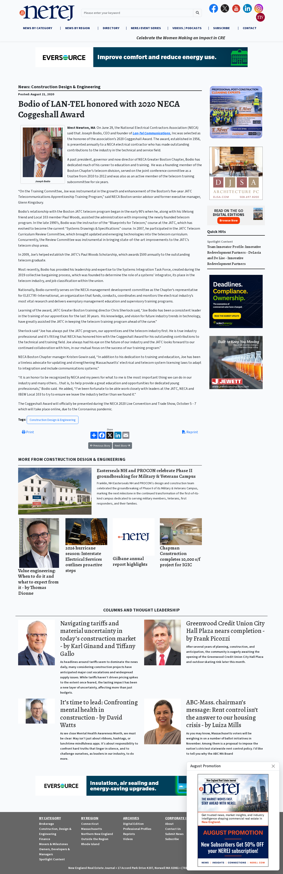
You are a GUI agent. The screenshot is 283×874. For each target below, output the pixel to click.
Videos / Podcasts (187, 28)
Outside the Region (94, 839)
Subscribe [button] (221, 28)
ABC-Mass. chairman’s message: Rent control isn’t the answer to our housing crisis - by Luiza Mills (222, 714)
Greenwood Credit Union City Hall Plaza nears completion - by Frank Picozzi (225, 631)
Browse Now (229, 220)
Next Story (121, 446)
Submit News (174, 834)
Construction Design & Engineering (53, 420)
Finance (44, 839)
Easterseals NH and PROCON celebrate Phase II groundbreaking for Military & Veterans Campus (146, 473)
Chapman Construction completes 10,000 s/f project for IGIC (180, 556)
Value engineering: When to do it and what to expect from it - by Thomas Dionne (38, 581)
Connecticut (90, 823)
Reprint (192, 432)
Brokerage (46, 823)
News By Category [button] (38, 28)
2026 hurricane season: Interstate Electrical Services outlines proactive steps (83, 559)
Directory (111, 28)
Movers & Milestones (53, 844)
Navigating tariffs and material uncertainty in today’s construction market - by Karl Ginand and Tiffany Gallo (98, 638)
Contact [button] (249, 28)
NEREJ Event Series (146, 28)
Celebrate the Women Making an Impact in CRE (160, 38)
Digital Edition (133, 823)
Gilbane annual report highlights (130, 561)
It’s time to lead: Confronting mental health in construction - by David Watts (99, 714)
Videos (128, 839)
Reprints (129, 834)
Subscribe (172, 839)
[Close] (273, 766)
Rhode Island (90, 844)
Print (29, 432)
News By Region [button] (77, 28)
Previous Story (101, 446)
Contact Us (173, 829)
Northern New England (97, 834)
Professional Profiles (137, 829)
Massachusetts (91, 829)
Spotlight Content (220, 241)
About (169, 823)
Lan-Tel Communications (151, 133)
